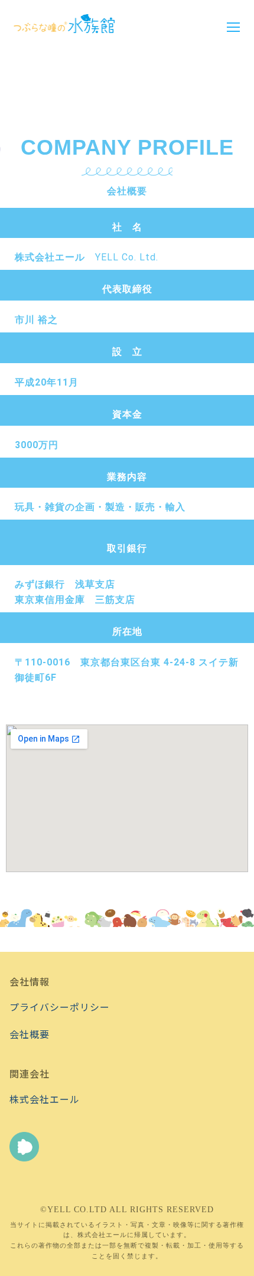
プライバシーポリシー (59, 1007)
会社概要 (29, 1034)
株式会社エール (44, 1099)
